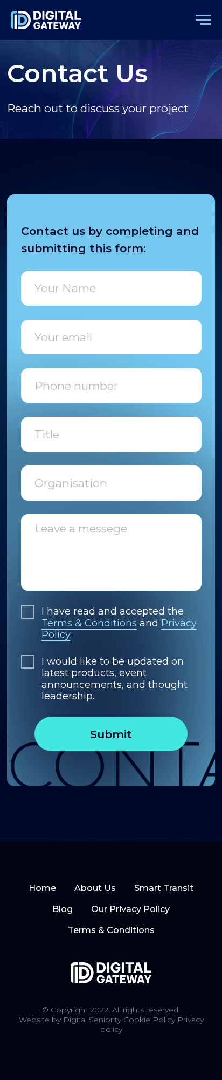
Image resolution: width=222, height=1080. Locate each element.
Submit (111, 734)
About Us (95, 888)
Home (42, 888)
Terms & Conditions (89, 623)
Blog (62, 909)
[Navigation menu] (203, 20)
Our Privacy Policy (130, 909)
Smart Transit (163, 888)
